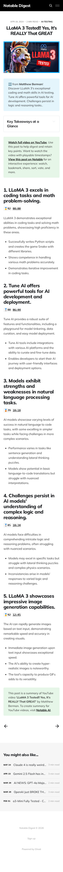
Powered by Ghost (31, 849)
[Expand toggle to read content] (54, 121)
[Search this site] (50, 5)
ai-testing (47, 21)
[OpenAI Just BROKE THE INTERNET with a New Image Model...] (31, 792)
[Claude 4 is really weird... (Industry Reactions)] (31, 764)
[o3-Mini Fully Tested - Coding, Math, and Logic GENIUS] (31, 801)
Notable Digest (17, 6)
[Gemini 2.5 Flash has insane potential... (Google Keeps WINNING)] (31, 773)
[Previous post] (6, 726)
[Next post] (57, 726)
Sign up (31, 838)
